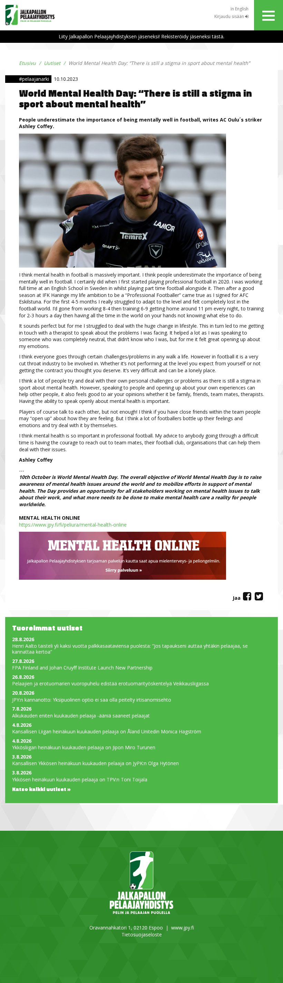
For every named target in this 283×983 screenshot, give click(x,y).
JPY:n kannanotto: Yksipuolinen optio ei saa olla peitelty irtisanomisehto (91, 700)
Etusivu (27, 63)
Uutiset (52, 63)
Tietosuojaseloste (141, 934)
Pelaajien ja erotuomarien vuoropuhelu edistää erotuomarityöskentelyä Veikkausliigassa (110, 684)
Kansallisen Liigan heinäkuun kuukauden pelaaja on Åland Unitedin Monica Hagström (106, 732)
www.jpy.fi (182, 927)
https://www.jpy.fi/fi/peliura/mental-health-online (73, 524)
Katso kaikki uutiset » (41, 789)
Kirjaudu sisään (229, 16)
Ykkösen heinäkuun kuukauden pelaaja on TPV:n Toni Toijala (79, 780)
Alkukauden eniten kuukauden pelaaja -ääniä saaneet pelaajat (81, 716)
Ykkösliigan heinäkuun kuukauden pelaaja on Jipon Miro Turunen (83, 748)
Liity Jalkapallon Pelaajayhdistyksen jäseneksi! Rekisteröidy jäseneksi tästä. (141, 36)
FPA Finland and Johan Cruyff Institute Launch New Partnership (82, 668)
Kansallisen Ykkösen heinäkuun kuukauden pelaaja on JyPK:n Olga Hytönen (95, 764)
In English (239, 9)
